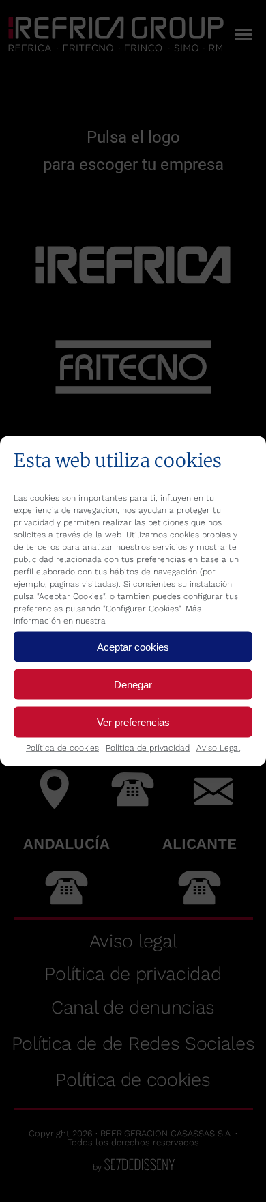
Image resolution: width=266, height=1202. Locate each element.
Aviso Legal (218, 748)
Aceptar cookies (133, 646)
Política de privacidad (148, 748)
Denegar (133, 684)
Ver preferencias (133, 721)
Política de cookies (62, 748)
